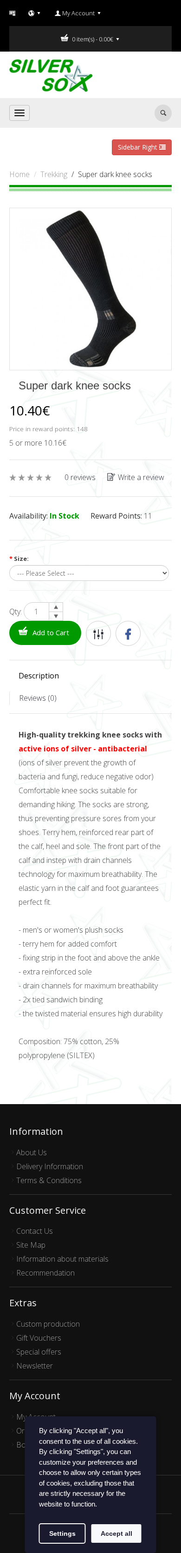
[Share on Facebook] (128, 633)
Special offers (38, 1352)
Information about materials (62, 1259)
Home (19, 174)
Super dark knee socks (115, 174)
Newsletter (34, 1366)
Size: (19, 558)
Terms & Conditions (49, 1180)
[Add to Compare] (98, 633)
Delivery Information (49, 1166)
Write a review (141, 477)
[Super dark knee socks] (90, 288)
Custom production (48, 1324)
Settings (62, 1533)
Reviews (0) (38, 698)
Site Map (30, 1245)
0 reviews (80, 477)
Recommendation (45, 1273)
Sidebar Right (138, 147)
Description (39, 676)
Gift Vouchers (38, 1338)
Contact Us (34, 1231)
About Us (31, 1152)
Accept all (116, 1533)
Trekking (53, 174)
